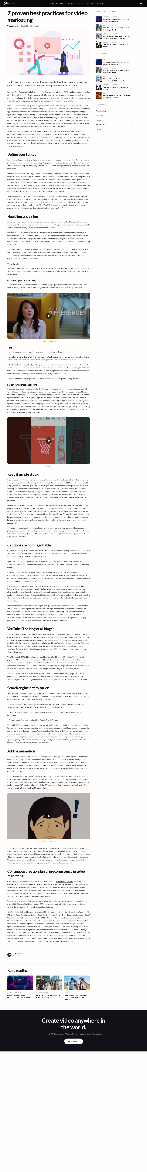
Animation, (11, 191)
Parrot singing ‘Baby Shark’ (26, 534)
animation (50, 357)
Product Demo (81, 188)
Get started (72, 1041)
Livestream (20, 191)
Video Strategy (13, 26)
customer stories (76, 782)
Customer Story (43, 191)
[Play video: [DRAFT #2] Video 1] (48, 816)
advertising (23, 98)
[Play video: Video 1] (48, 440)
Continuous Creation (64, 881)
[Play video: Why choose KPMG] (48, 316)
